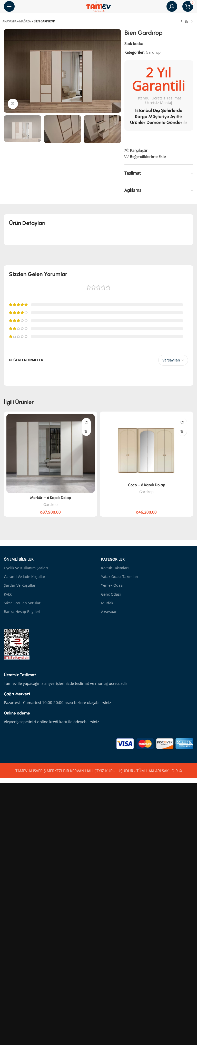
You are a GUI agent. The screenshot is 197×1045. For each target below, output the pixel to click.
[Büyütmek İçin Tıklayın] (13, 104)
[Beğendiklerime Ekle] (86, 422)
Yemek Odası (112, 585)
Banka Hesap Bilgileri (22, 611)
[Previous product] (181, 21)
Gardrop (153, 52)
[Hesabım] (172, 6)
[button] (86, 431)
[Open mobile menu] (9, 6)
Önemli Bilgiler (19, 559)
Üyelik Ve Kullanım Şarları (26, 567)
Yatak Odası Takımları (119, 576)
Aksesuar (109, 611)
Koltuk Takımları (115, 567)
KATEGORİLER (113, 559)
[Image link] (154, 743)
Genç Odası (111, 594)
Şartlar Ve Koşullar (20, 585)
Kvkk (8, 594)
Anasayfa (9, 21)
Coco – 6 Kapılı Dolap (146, 485)
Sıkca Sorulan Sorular (22, 602)
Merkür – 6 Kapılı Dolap (50, 497)
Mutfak (107, 602)
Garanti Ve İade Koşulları (25, 576)
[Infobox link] (98, 679)
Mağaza (25, 21)
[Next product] (191, 21)
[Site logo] (98, 5)
